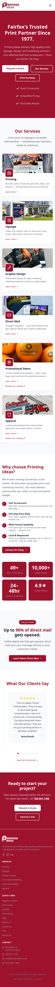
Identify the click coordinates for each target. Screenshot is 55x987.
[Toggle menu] (50, 5)
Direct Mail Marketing (12, 879)
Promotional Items (10, 884)
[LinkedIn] (12, 854)
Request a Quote (15, 68)
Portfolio (6, 909)
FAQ (4, 931)
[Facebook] (3, 854)
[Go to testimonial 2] (20, 753)
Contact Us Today (14, 549)
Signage (5, 871)
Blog (4, 918)
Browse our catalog (14, 386)
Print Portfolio (27, 77)
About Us (6, 922)
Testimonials (7, 913)
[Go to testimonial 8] (34, 753)
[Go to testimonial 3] (22, 753)
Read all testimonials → (27, 760)
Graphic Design (9, 875)
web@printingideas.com (16, 958)
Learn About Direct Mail (26, 658)
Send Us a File (27, 816)
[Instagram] (7, 854)
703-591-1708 (41, 798)
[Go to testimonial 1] (18, 753)
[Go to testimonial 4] (25, 753)
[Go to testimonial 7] (32, 753)
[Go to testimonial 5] (27, 753)
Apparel (5, 888)
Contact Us (7, 926)
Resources (6, 935)
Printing (5, 867)
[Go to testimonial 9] (37, 753)
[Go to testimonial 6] (30, 753)
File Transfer (7, 905)
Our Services (41, 68)
